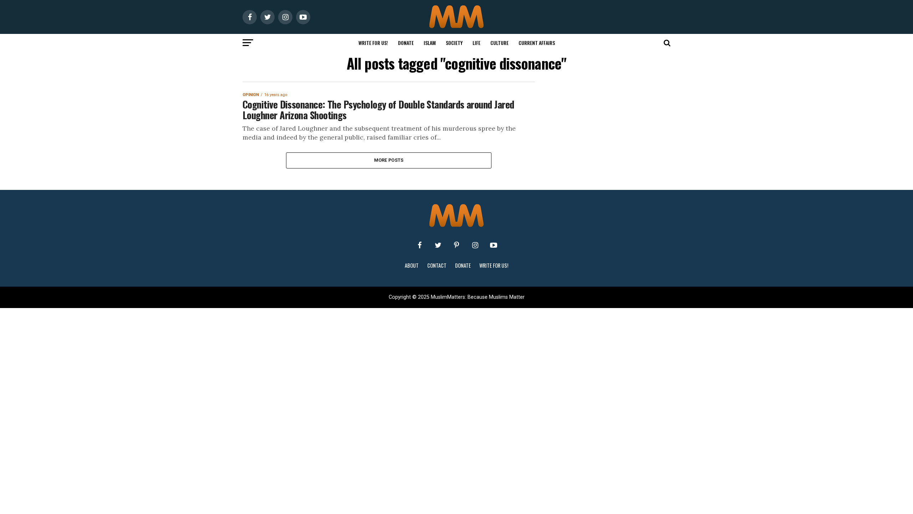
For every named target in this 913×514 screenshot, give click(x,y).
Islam (430, 42)
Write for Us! (373, 42)
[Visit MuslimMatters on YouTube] (493, 245)
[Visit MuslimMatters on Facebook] (419, 245)
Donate (406, 42)
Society (454, 42)
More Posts (389, 160)
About (412, 265)
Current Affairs (537, 42)
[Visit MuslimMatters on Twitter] (438, 245)
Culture (499, 42)
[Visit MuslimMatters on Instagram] (475, 245)
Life (476, 42)
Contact (437, 265)
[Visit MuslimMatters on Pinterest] (456, 245)
